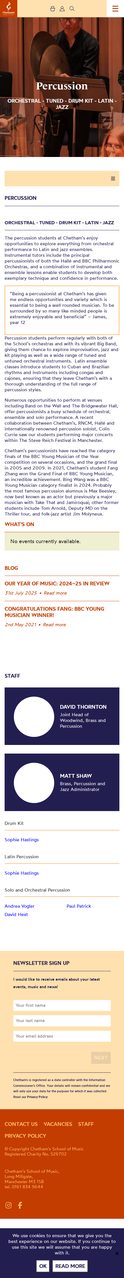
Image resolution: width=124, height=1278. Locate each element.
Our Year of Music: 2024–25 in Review (57, 583)
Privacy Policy (37, 1097)
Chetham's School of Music (8, 8)
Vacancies (58, 1124)
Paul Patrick (79, 906)
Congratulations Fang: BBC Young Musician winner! (54, 612)
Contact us (21, 1124)
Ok (43, 1266)
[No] (117, 1253)
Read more (55, 593)
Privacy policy (25, 1136)
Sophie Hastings (22, 839)
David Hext (16, 914)
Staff (86, 1124)
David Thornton (83, 707)
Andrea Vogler (20, 906)
